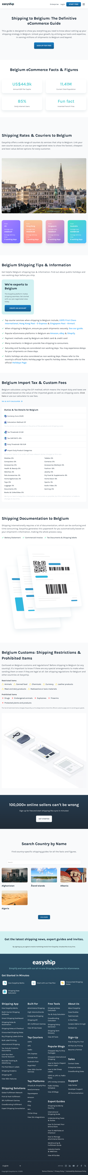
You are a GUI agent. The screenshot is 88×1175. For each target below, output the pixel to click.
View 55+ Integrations (36, 1117)
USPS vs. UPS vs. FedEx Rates (56, 1077)
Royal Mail (32, 1065)
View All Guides (54, 1155)
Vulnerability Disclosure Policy (76, 1171)
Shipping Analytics (9, 1071)
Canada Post (32, 1058)
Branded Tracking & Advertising (9, 1062)
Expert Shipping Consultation (13, 1108)
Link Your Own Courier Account (8, 1055)
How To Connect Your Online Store (56, 1125)
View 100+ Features (9, 1079)
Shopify (71, 333)
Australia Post (33, 1061)
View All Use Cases (35, 1028)
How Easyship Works (10, 1008)
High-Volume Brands (36, 1012)
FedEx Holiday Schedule (53, 1087)
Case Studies (73, 1012)
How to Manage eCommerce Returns (56, 1138)
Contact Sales (73, 1063)
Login (63, 4)
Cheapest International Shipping (57, 1058)
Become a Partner (75, 1050)
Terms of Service (47, 1171)
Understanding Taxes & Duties (56, 1119)
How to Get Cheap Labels (55, 1070)
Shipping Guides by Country (55, 1107)
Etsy (29, 1105)
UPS (29, 1046)
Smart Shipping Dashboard (12, 1018)
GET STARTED (44, 819)
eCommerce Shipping (36, 1008)
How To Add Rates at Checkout (56, 1132)
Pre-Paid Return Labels (10, 1067)
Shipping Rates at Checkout (13, 1028)
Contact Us (72, 1028)
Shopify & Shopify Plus (37, 1085)
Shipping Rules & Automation (9, 1023)
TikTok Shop (32, 1113)
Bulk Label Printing (9, 1040)
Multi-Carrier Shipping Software (11, 1013)
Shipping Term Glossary (53, 1032)
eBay (61, 333)
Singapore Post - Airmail (62, 323)
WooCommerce (33, 1089)
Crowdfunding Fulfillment (12, 1104)
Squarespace (33, 1093)
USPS (30, 1042)
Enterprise (54, 4)
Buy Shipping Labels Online (12, 1036)
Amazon (54, 333)
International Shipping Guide (54, 1113)
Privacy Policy (59, 1171)
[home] (8, 4)
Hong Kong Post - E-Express (33, 323)
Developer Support (75, 1089)
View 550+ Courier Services (35, 1070)
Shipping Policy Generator (54, 1025)
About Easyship (74, 1008)
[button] (84, 4)
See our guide (76, 328)
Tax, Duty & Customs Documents (10, 1049)
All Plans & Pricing (75, 1046)
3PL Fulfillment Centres (11, 1100)
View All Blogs (53, 1092)
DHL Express (32, 1054)
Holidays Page (19, 362)
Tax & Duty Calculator (56, 1014)
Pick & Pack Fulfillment (11, 1096)
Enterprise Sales (74, 1067)
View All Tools (53, 1037)
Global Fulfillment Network (12, 1093)
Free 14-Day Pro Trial (76, 1042)
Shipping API (7, 1075)
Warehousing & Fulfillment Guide (54, 1144)
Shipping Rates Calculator (54, 1009)
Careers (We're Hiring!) (77, 1024)
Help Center (72, 1085)
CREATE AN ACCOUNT (17, 308)
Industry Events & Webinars (54, 1150)
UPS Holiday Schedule (56, 1082)
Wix (29, 1109)
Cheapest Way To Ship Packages (56, 1052)
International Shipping (11, 1044)
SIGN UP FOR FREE (44, 46)
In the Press (72, 1020)
